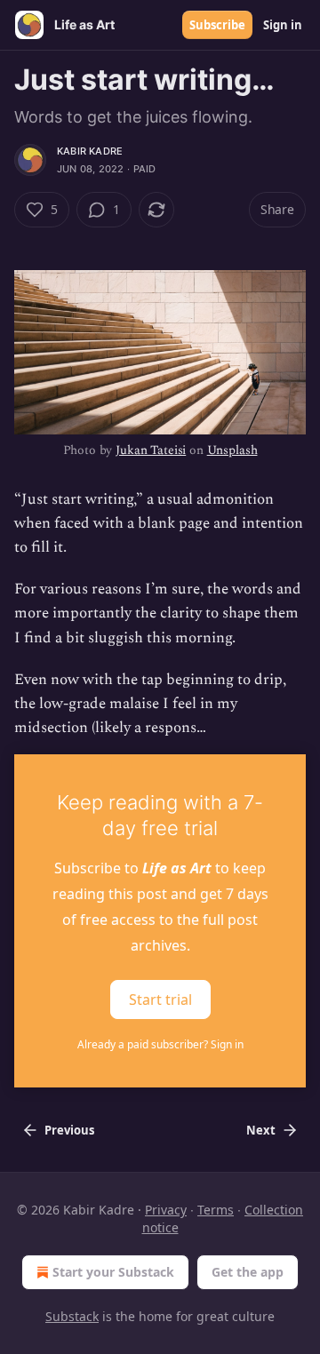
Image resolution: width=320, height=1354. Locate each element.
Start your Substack (113, 1271)
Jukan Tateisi (151, 450)
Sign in (282, 25)
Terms (215, 1209)
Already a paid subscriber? (160, 1044)
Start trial (160, 999)
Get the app (248, 1271)
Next (261, 1130)
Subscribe (217, 25)
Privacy (166, 1209)
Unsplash (232, 450)
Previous (69, 1130)
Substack (72, 1316)
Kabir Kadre (90, 151)
